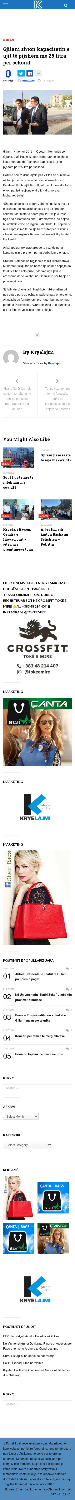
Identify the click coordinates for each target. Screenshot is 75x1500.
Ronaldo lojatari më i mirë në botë (33, 1054)
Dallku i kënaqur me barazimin (23, 1363)
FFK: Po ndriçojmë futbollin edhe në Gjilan (31, 1336)
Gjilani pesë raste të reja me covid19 (56, 457)
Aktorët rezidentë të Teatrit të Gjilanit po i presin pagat (35, 976)
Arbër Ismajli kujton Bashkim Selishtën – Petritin (54, 536)
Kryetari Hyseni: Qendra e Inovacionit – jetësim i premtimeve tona (18, 539)
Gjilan (8, 40)
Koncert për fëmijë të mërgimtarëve (34, 1036)
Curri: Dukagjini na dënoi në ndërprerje (28, 1356)
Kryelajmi (28, 80)
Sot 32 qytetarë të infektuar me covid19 (18, 482)
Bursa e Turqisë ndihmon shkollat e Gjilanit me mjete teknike (34, 1017)
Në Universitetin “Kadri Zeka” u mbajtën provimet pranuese (37, 997)
